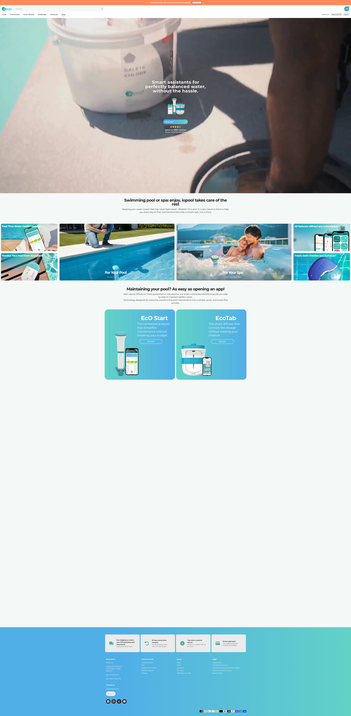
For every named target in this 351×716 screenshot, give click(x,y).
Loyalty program (147, 662)
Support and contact (149, 668)
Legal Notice (216, 662)
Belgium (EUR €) (336, 14)
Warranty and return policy (222, 670)
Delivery (144, 673)
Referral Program (147, 670)
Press (179, 665)
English (346, 14)
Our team (180, 668)
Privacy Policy (217, 673)
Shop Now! (196, 2)
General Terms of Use (220, 665)
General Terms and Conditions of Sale (225, 668)
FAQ (143, 665)
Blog (178, 662)
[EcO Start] (140, 344)
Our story (180, 670)
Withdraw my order (184, 673)
